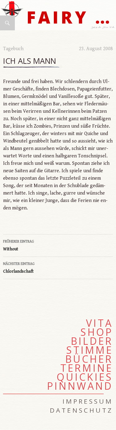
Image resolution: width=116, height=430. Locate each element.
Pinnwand (80, 386)
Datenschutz (81, 410)
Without (18, 245)
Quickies (85, 377)
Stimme (89, 350)
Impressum (87, 401)
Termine (86, 368)
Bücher (89, 359)
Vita (99, 323)
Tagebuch (13, 49)
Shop (96, 332)
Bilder (92, 341)
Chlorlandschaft (19, 268)
